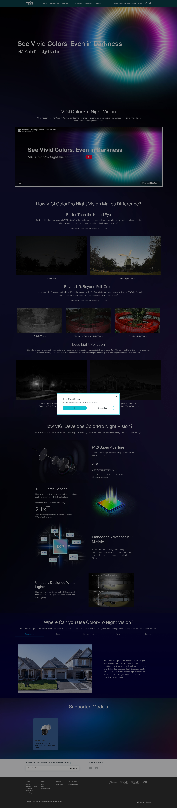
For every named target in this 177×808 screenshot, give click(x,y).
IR (74, 408)
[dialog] (88, 404)
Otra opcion (102, 408)
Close (116, 396)
